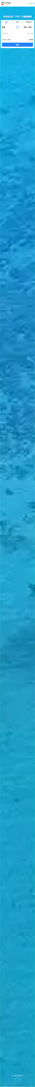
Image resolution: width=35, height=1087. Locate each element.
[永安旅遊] (5, 3)
